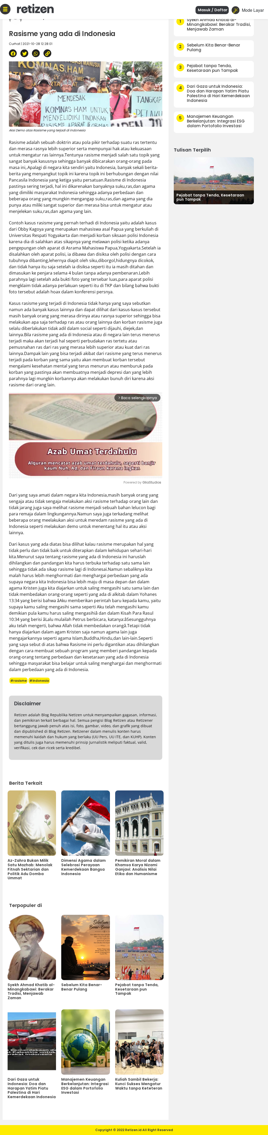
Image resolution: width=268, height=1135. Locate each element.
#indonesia (39, 680)
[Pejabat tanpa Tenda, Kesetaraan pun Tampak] (214, 180)
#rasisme (18, 680)
